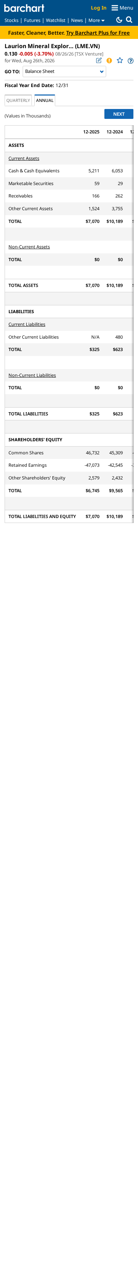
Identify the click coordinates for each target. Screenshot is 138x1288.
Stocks (11, 20)
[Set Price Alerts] (109, 60)
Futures (32, 20)
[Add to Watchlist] (119, 60)
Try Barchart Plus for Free (98, 32)
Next (119, 114)
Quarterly (18, 100)
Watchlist (55, 20)
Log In (99, 7)
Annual (44, 100)
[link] (130, 60)
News (77, 20)
